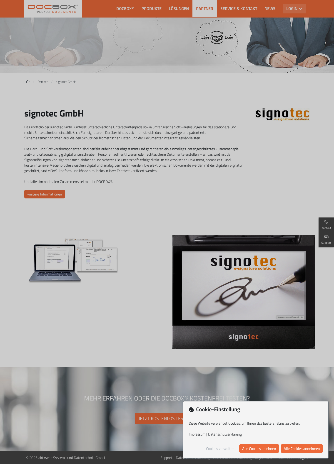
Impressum (197, 434)
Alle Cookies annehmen (302, 448)
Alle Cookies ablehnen (259, 448)
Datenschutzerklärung (225, 434)
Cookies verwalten (220, 448)
